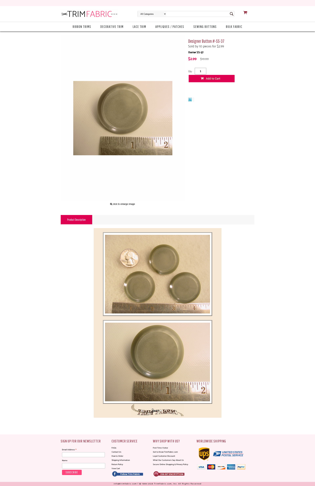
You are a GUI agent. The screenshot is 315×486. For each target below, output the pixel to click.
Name (64, 460)
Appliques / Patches (169, 26)
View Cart (116, 468)
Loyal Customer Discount (164, 456)
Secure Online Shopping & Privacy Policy (170, 464)
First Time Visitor (160, 447)
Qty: (190, 71)
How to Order (117, 456)
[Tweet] (190, 100)
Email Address (69, 450)
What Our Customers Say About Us (168, 460)
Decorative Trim (112, 26)
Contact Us (116, 452)
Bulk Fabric (234, 26)
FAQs (114, 447)
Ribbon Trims (82, 26)
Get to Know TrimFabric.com (165, 452)
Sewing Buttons (205, 26)
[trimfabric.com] (89, 13)
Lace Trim (139, 26)
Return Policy (117, 464)
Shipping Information (121, 460)
